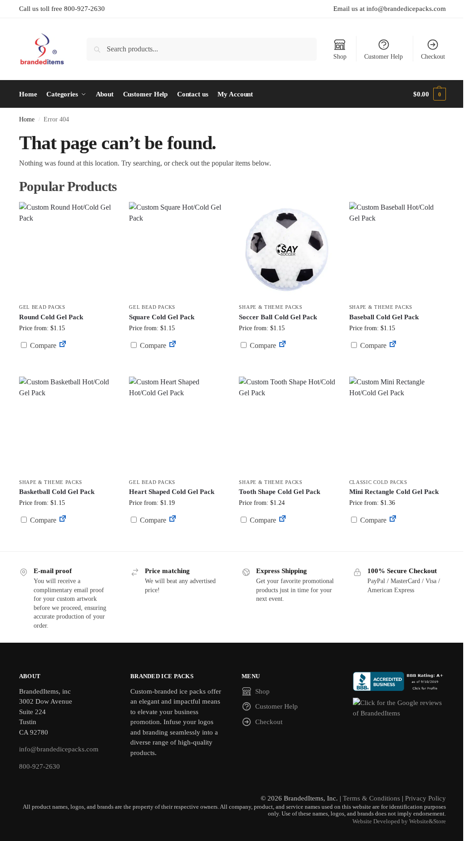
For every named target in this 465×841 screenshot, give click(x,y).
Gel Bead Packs (42, 307)
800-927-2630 (39, 766)
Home (27, 119)
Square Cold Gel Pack (161, 317)
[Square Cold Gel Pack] (177, 250)
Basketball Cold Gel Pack (56, 491)
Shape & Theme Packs (270, 307)
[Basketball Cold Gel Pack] (67, 425)
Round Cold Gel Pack (51, 317)
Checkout (433, 56)
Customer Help (383, 56)
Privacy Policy (425, 798)
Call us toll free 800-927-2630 (62, 8)
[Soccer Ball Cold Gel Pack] (287, 250)
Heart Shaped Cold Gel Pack (171, 491)
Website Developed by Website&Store (399, 821)
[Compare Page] (62, 345)
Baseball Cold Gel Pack (384, 317)
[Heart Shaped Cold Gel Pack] (177, 425)
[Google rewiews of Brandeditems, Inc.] (399, 708)
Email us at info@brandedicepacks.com (389, 8)
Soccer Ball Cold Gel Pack (278, 317)
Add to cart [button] (287, 362)
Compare (42, 345)
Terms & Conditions (371, 798)
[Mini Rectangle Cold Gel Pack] (397, 425)
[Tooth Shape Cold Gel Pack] (287, 425)
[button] (429, 94)
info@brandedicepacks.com (59, 749)
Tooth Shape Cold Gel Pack (279, 491)
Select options (67, 367)
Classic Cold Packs (378, 482)
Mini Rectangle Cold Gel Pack (394, 491)
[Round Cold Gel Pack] (67, 250)
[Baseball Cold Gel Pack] (397, 250)
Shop (339, 56)
